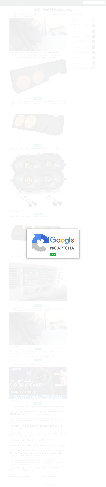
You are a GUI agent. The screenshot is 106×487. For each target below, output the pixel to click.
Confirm (53, 254)
